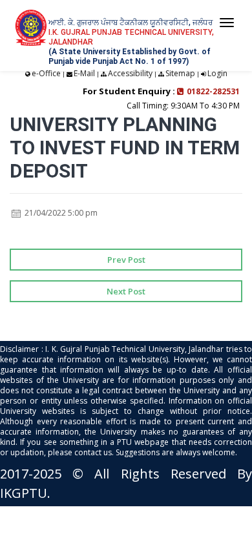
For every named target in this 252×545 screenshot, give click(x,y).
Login (217, 73)
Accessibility (130, 73)
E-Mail (84, 73)
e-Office (46, 73)
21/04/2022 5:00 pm (60, 212)
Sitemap (180, 73)
